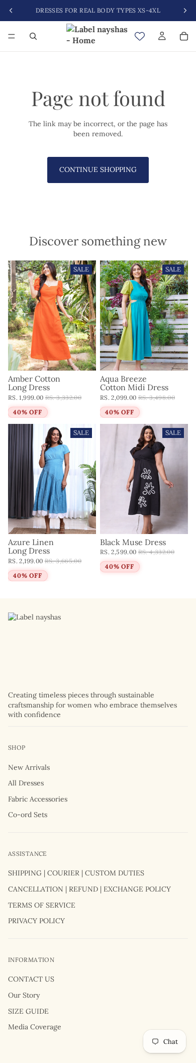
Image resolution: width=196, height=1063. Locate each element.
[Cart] (184, 36)
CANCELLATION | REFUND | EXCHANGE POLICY (89, 889)
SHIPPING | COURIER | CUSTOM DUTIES (76, 872)
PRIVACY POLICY (36, 920)
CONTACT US (31, 979)
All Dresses (26, 782)
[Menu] (11, 36)
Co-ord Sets (27, 814)
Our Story (24, 995)
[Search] (33, 36)
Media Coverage (34, 1026)
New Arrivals (29, 766)
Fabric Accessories (37, 798)
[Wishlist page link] (140, 36)
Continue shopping (98, 169)
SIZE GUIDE (28, 1010)
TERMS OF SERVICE (41, 904)
